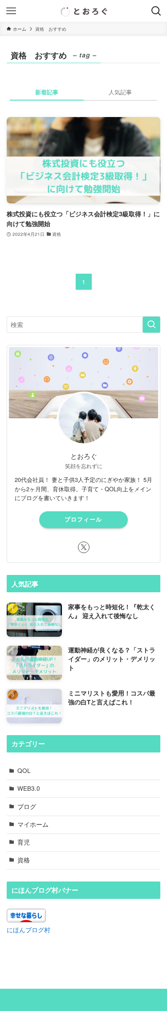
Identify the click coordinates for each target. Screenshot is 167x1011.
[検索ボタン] (156, 11)
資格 (23, 860)
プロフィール (83, 519)
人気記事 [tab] (120, 92)
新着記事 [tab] (46, 92)
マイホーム (33, 824)
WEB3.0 (28, 788)
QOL (24, 770)
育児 (23, 842)
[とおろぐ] (83, 11)
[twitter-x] (84, 547)
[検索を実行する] (151, 324)
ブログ (26, 806)
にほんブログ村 (28, 930)
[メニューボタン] (11, 11)
